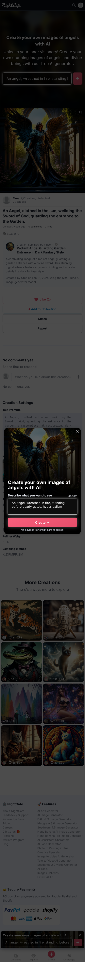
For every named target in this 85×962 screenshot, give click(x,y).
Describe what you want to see (30, 495)
